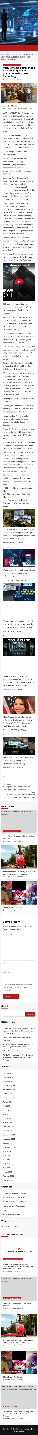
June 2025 (7, 1110)
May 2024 (6, 1164)
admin (6, 80)
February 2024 (8, 1176)
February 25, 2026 (15, 876)
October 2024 (8, 1143)
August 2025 (8, 1102)
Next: (21, 794)
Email (22, 964)
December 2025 (9, 1085)
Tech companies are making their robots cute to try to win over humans (18, 1045)
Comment (7, 935)
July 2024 (6, 1155)
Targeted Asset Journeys (10, 1226)
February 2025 (8, 1127)
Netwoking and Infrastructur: (14, 1206)
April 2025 (7, 1118)
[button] (3, 47)
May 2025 (6, 1114)
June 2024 (7, 1159)
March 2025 (7, 1122)
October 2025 (8, 1094)
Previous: (17, 786)
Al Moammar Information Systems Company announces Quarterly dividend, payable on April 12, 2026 (19, 1030)
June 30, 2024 (15, 80)
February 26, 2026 (15, 841)
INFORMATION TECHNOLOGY (12, 65)
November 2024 (9, 1139)
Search (4, 1006)
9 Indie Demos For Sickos (13, 907)
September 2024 (9, 1147)
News (5, 1210)
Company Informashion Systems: (15, 1193)
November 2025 (9, 1089)
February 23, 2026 (15, 1418)
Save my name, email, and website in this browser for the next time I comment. (17, 987)
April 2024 (7, 1168)
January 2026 (8, 1081)
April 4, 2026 (13, 1271)
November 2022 (9, 1180)
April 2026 (7, 1073)
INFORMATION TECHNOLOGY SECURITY (18, 1202)
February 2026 (8, 1077)
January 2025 (8, 1131)
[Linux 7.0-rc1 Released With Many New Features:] (19, 821)
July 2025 (6, 1106)
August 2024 (8, 1151)
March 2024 (7, 1172)
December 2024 (9, 1135)
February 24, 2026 (15, 910)
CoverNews (31, 1429)
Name (6, 964)
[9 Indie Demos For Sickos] (19, 893)
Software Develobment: (12, 1214)
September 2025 (9, 1098)
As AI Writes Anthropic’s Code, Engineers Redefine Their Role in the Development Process (18, 1057)
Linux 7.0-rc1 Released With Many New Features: (17, 1039)
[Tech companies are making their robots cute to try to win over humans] (19, 857)
